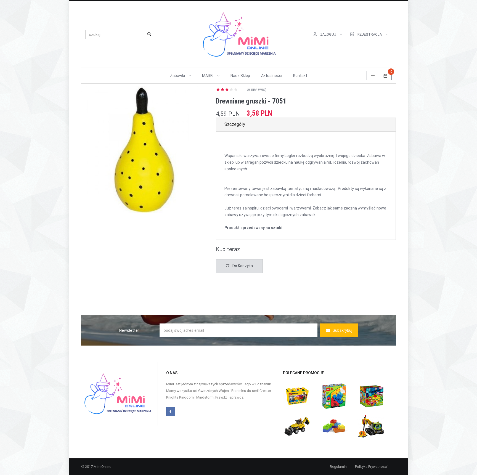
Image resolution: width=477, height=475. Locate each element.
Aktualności (271, 75)
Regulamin (338, 467)
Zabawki (178, 75)
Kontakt (300, 75)
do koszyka (242, 266)
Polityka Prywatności (371, 467)
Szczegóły (234, 124)
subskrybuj (342, 330)
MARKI (208, 75)
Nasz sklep (240, 75)
